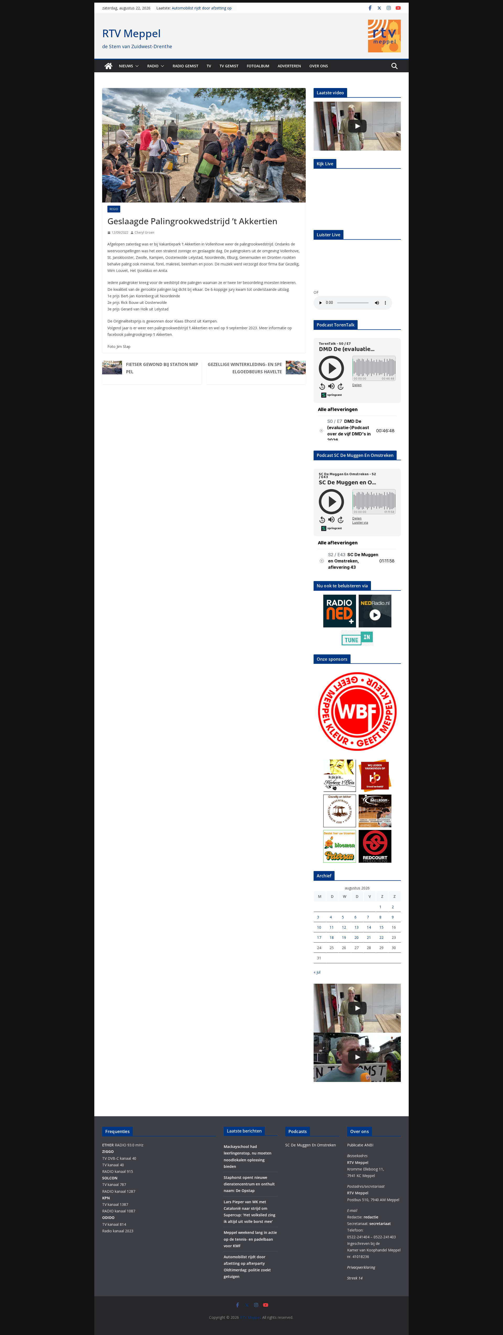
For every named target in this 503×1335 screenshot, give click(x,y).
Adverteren (289, 65)
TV (209, 65)
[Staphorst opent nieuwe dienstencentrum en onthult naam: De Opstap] (357, 126)
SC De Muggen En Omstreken (310, 1144)
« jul (317, 972)
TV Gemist (229, 65)
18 (332, 937)
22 (381, 937)
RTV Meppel (131, 33)
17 (319, 937)
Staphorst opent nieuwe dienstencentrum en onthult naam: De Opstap (249, 1184)
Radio (152, 65)
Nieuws (126, 65)
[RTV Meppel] (108, 66)
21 (369, 937)
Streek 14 (355, 1278)
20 (356, 937)
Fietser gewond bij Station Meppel (162, 368)
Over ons (318, 65)
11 (332, 927)
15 (381, 927)
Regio (114, 209)
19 (344, 937)
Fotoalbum (258, 65)
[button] (136, 66)
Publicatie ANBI (360, 1144)
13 (356, 927)
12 (344, 927)
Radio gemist (185, 65)
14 (369, 927)
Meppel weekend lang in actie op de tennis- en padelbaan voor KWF (202, 10)
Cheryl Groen (144, 232)
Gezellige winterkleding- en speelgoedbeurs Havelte (245, 368)
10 (319, 927)
